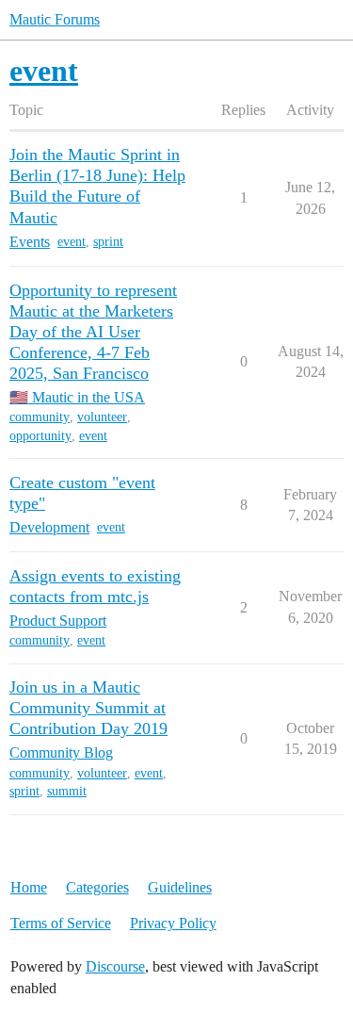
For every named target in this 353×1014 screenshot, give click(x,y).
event (71, 242)
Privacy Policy (173, 923)
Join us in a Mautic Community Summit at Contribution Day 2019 (88, 708)
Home (28, 887)
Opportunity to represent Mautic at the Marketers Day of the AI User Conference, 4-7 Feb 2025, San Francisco (93, 332)
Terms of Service (60, 923)
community (39, 417)
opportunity (40, 436)
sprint (108, 242)
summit (67, 791)
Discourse (115, 966)
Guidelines (180, 887)
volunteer (102, 417)
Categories (97, 887)
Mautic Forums (54, 19)
